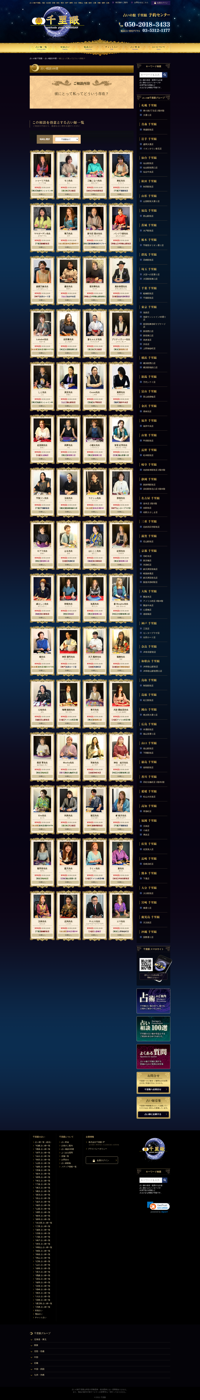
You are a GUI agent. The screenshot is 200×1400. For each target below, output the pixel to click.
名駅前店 (147, 508)
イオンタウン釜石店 (152, 148)
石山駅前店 (148, 541)
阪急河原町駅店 (150, 582)
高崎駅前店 (148, 260)
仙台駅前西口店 (150, 167)
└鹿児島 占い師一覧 (43, 1303)
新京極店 (147, 560)
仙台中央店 (148, 172)
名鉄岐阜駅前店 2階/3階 (154, 470)
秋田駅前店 (148, 186)
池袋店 (146, 312)
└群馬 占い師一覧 (42, 1177)
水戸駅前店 (148, 230)
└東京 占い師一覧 (42, 1188)
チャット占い (40, 1317)
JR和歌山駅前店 (150, 666)
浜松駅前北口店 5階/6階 (154, 489)
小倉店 (146, 830)
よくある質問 (67, 1153)
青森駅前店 (148, 129)
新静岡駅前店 (149, 484)
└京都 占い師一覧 (42, 1233)
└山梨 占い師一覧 (42, 1209)
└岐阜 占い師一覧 (42, 1216)
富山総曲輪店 (149, 396)
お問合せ (65, 1160)
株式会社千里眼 (95, 1142)
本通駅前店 (148, 729)
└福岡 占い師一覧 (42, 1282)
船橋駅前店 (148, 293)
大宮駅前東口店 (150, 279)
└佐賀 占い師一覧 (42, 1286)
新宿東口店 (148, 335)
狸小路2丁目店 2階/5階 (153, 110)
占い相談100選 (51, 58)
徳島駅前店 (148, 767)
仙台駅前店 (148, 163)
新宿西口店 (148, 331)
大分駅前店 (148, 893)
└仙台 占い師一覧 (42, 1156)
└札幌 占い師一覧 (42, 1146)
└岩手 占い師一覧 (42, 1153)
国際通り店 (148, 937)
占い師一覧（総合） (43, 1142)
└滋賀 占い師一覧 (42, 1230)
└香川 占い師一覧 (42, 1272)
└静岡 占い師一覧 (42, 1219)
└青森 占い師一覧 (42, 1149)
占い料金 (65, 1142)
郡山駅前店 (148, 216)
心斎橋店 (147, 610)
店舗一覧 (65, 1156)
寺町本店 (147, 556)
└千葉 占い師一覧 (42, 1184)
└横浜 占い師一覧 (42, 1191)
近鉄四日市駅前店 (151, 527)
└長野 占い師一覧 (42, 1212)
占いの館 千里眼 (36, 58)
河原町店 (147, 565)
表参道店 (147, 340)
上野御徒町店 (149, 348)
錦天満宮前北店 (150, 578)
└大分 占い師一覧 (42, 1296)
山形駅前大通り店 (151, 201)
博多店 (146, 835)
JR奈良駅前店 (149, 652)
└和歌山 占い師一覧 (43, 1247)
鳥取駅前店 (148, 685)
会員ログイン (162, 3)
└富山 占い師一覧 (42, 1198)
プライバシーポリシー (97, 1149)
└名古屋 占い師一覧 (43, 1223)
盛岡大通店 (148, 144)
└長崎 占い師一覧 (42, 1289)
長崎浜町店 (148, 864)
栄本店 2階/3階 (150, 503)
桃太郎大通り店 (150, 715)
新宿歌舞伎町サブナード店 (154, 325)
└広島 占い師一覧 (42, 1261)
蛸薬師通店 (148, 573)
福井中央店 (148, 426)
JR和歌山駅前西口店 (152, 671)
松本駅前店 (148, 455)
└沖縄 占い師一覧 (42, 1307)
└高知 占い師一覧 (42, 1279)
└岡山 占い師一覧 (42, 1258)
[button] (158, 1207)
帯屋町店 (147, 811)
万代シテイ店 (149, 382)
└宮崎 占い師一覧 (42, 1300)
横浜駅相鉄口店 (150, 367)
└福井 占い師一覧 (42, 1205)
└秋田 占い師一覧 (42, 1160)
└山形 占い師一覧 (42, 1163)
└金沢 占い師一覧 (42, 1202)
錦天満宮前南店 (150, 569)
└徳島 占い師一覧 (42, 1268)
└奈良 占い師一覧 (42, 1244)
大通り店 (147, 115)
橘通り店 (147, 908)
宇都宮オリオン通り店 (153, 245)
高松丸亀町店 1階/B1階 (153, 782)
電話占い (39, 1314)
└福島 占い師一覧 (42, 1167)
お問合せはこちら (141, 2)
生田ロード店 (149, 637)
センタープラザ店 (151, 633)
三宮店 (146, 628)
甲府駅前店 (148, 440)
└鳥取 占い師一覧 (42, 1251)
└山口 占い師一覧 (42, 1265)
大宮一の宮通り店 (151, 274)
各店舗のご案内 (121, 2)
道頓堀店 (147, 614)
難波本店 (147, 597)
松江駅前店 (148, 700)
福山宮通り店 (149, 734)
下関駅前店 (148, 753)
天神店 (146, 826)
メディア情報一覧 (69, 1167)
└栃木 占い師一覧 (42, 1174)
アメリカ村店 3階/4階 (153, 601)
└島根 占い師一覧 (42, 1254)
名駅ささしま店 (150, 512)
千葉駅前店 (148, 298)
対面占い (39, 1310)
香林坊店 (147, 411)
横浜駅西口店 (149, 363)
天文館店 (147, 922)
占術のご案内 (67, 1146)
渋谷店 (146, 344)
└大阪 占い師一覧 (42, 1237)
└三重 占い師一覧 (42, 1226)
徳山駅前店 (148, 748)
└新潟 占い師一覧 (42, 1195)
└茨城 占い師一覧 (42, 1170)
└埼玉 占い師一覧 (42, 1181)
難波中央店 (148, 605)
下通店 (146, 878)
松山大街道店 (149, 797)
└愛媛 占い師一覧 (42, 1275)
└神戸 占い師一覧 (42, 1240)
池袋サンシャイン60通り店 (154, 318)
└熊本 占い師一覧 (42, 1293)
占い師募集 (66, 1163)
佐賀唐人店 (148, 849)
